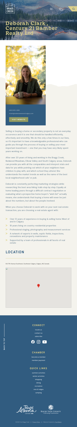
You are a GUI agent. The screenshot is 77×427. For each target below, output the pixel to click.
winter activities (38, 376)
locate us (38, 330)
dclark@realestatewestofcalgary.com (21, 113)
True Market (58, 422)
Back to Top (4, 344)
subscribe (38, 336)
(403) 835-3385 (14, 110)
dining (38, 383)
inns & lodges (39, 389)
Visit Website (18, 119)
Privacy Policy (36, 422)
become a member (39, 357)
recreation (38, 386)
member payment (38, 360)
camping (38, 393)
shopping (38, 379)
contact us (38, 333)
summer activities (38, 373)
